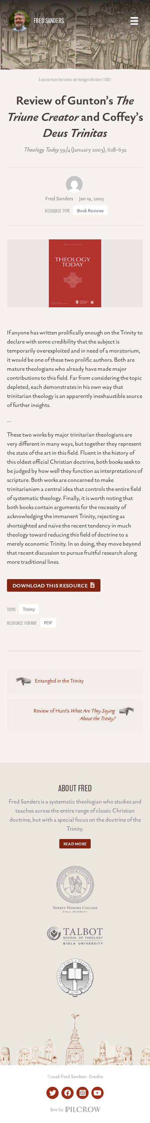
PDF (48, 623)
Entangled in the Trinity (59, 681)
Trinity (29, 609)
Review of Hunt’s (74, 715)
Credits (96, 1077)
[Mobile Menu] (134, 21)
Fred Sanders (49, 20)
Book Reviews (90, 211)
